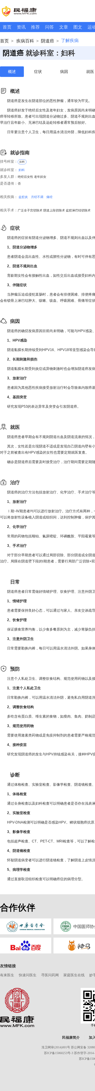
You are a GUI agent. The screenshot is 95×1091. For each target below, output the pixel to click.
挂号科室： (9, 161)
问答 (49, 27)
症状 (38, 71)
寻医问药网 (50, 975)
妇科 (22, 161)
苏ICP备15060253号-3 (58, 1053)
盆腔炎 (23, 197)
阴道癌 (47, 40)
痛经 (49, 197)
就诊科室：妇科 (50, 53)
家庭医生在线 (74, 975)
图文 (77, 27)
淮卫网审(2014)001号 (56, 1047)
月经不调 (37, 197)
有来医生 (7, 975)
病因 (64, 71)
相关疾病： (9, 197)
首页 (7, 27)
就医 (90, 71)
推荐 (35, 27)
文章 (63, 27)
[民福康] (17, 1007)
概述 (12, 71)
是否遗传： (9, 183)
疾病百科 (25, 40)
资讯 (21, 27)
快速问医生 (27, 975)
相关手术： (9, 210)
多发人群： (9, 176)
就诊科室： (9, 170)
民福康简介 (71, 1037)
